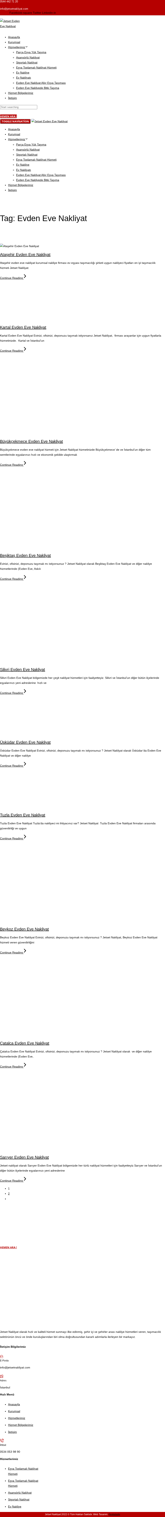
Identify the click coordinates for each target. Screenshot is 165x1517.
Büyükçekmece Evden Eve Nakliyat (31, 441)
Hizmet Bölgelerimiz (20, 93)
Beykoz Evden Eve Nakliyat (24, 929)
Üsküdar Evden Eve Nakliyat (25, 742)
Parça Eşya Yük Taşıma (31, 52)
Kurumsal (14, 42)
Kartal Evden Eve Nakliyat (23, 327)
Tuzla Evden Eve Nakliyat (22, 815)
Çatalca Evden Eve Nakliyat (24, 1043)
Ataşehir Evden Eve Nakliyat (25, 254)
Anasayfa (14, 37)
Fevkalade (114, 1514)
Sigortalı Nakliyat (26, 62)
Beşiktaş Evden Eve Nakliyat (25, 555)
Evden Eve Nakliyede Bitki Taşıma (37, 87)
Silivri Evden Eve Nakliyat (22, 669)
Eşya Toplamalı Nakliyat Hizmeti (36, 67)
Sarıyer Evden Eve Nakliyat (24, 1157)
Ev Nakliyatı (23, 77)
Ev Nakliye (22, 72)
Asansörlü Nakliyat (28, 57)
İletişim (12, 98)
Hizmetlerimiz (16, 47)
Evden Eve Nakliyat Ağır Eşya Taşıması (41, 82)
